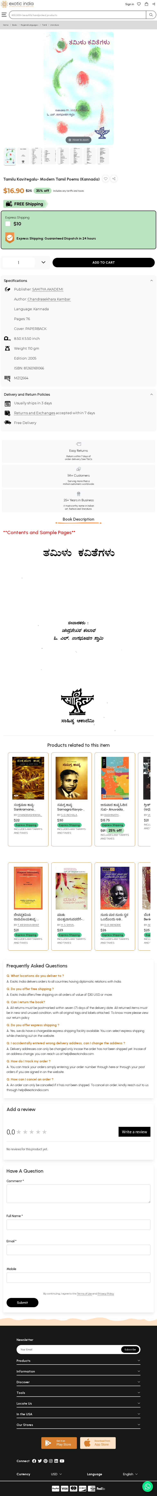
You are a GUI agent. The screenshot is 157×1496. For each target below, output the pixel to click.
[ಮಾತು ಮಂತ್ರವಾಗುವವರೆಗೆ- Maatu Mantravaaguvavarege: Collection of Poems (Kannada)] (71, 908)
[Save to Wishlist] (105, 179)
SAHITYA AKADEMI (47, 289)
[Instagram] (51, 1461)
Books (14, 25)
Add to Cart (103, 262)
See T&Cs (86, 459)
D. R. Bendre (112, 924)
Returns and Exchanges (34, 413)
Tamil (44, 25)
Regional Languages (29, 25)
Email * (12, 1241)
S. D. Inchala (69, 814)
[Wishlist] (139, 4)
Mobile (11, 1269)
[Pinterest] (45, 1461)
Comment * (15, 1181)
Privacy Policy (106, 1293)
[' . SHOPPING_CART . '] (146, 4)
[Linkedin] (56, 1461)
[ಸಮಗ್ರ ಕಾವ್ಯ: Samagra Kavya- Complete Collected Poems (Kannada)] (71, 798)
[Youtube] (62, 1461)
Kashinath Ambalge (109, 816)
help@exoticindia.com (79, 1054)
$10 (17, 224)
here (112, 1067)
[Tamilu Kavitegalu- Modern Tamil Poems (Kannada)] (10, 157)
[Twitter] (40, 1461)
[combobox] (77, 15)
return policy (20, 1018)
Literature (54, 25)
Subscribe (130, 1349)
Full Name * (15, 1216)
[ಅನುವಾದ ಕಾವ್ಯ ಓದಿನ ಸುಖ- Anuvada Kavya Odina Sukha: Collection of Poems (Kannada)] (115, 798)
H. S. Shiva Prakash (65, 926)
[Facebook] (34, 1461)
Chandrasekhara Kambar (49, 299)
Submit (22, 1303)
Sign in (129, 4)
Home (6, 25)
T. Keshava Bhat (28, 924)
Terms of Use (84, 1293)
